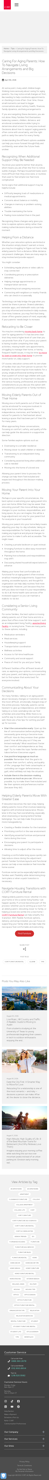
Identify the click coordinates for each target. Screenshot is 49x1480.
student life (16, 1331)
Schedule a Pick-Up (11, 1417)
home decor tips (32, 1263)
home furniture (32, 1268)
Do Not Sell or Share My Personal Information (24, 1470)
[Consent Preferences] (3, 1476)
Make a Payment (10, 1414)
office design (30, 1295)
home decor (15, 1263)
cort (32, 1210)
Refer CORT (9, 1421)
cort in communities (24, 1231)
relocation (34, 1310)
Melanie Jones (18, 1284)
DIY (33, 1236)
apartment (24, 1194)
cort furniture (24, 1215)
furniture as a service (24, 1247)
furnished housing (17, 1242)
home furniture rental (24, 1273)
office (16, 1295)
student (34, 1321)
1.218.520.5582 (18, 1375)
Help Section (9, 1411)
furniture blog (24, 1252)
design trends (20, 1236)
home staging (15, 1279)
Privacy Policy (25, 1462)
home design (15, 1268)
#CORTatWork (32, 1189)
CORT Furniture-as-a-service (24, 1220)
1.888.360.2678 (18, 1361)
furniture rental (19, 1257)
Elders (32, 961)
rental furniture (18, 1321)
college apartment (24, 1205)
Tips (13, 48)
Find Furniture (24, 933)
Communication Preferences (15, 1424)
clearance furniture (18, 1199)
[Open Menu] (16, 5)
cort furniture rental (14, 961)
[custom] (5, 1401)
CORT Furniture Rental (13, 915)
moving (17, 1289)
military (33, 1284)
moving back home (33, 331)
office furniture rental (24, 1305)
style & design (32, 1331)
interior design (33, 1279)
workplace (28, 1337)
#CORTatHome (16, 1189)
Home (6, 48)
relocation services (24, 1316)
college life (19, 1210)
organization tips (17, 1310)
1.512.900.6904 (18, 1368)
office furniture (24, 1300)
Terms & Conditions (24, 1466)
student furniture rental (24, 1326)
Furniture (35, 1242)
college (36, 1199)
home (34, 1257)
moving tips (30, 1289)
